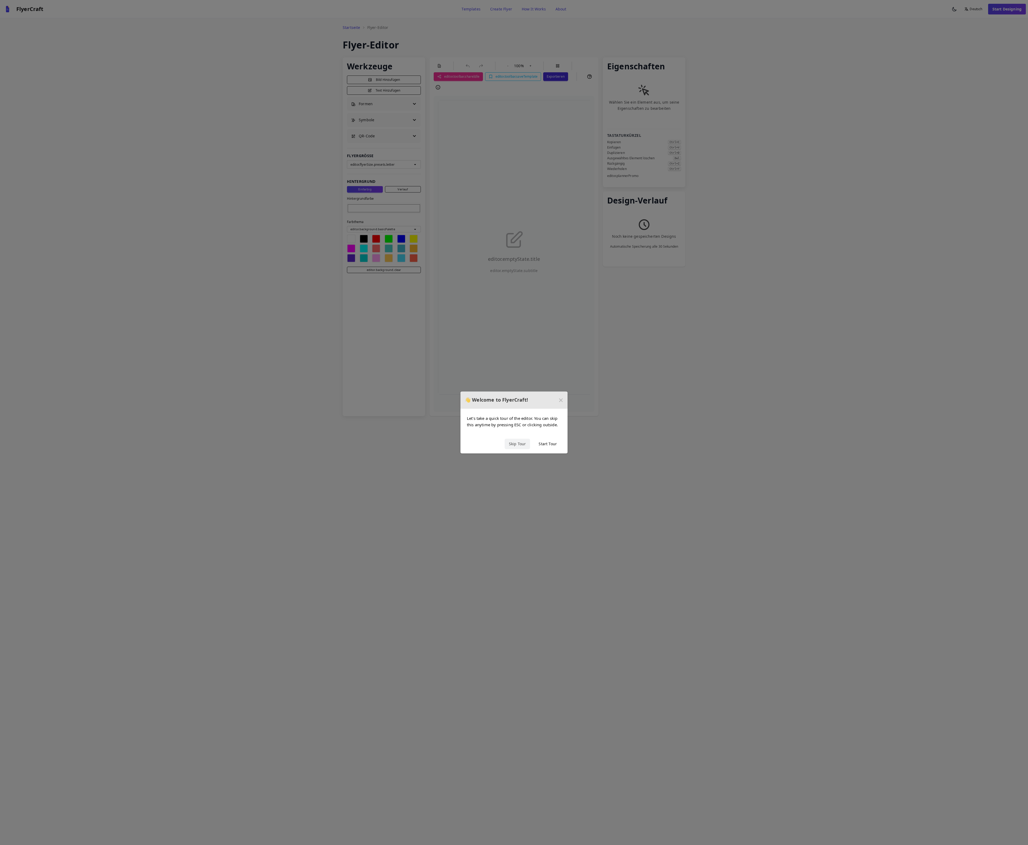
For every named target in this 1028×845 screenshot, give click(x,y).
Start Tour (548, 443)
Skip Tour (517, 443)
